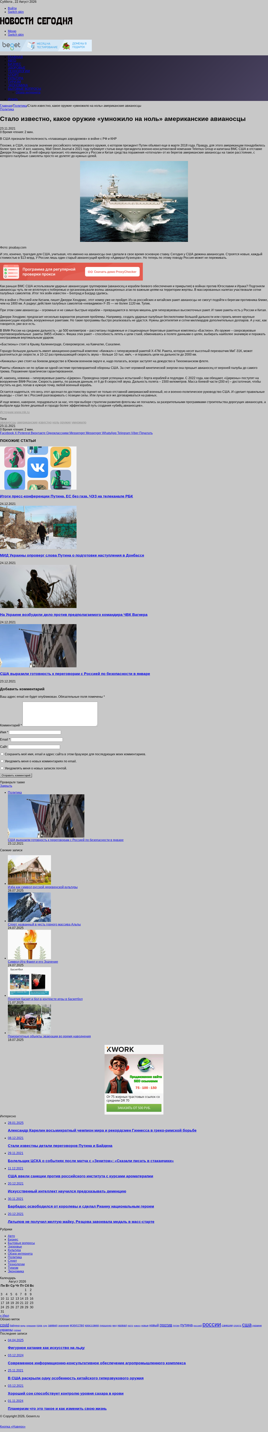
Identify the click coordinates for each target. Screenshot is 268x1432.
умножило (79, 422)
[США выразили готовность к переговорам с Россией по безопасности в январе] (38, 666)
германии (31, 1325)
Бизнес (14, 64)
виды (23, 1325)
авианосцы (8, 422)
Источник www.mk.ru (15, 412)
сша (247, 1324)
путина (186, 1325)
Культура (15, 78)
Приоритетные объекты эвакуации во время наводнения (49, 1036)
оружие (65, 422)
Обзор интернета (28, 92)
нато (130, 1325)
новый (154, 1325)
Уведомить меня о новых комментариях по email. (41, 761)
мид (114, 1325)
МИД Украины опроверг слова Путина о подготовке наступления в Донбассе (72, 555)
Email (5, 739)
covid (4, 1325)
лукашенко (106, 1325)
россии (211, 1324)
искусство (77, 1325)
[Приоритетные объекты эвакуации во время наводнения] (29, 1032)
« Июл (4, 1315)
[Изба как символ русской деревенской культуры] (29, 883)
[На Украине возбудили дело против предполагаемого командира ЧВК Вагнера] (38, 607)
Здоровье (16, 67)
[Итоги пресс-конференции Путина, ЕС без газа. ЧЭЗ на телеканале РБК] (38, 488)
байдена (15, 1325)
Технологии (19, 71)
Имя (4, 732)
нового (137, 1325)
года (39, 1325)
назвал (122, 1325)
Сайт (3, 746)
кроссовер (92, 1325)
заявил (52, 1325)
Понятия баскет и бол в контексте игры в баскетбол (45, 999)
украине (257, 1325)
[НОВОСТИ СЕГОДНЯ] (36, 24)
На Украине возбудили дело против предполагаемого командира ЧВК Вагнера (74, 615)
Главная (6, 105)
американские (27, 422)
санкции (227, 1325)
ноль (55, 422)
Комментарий (11, 725)
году (45, 1325)
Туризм (14, 81)
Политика (20, 105)
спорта (237, 1325)
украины (6, 1330)
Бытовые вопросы (24, 89)
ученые (17, 1330)
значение (63, 1325)
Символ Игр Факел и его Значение (33, 961)
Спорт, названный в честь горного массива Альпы (44, 924)
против (166, 1325)
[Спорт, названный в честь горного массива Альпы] (29, 921)
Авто (12, 60)
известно (45, 422)
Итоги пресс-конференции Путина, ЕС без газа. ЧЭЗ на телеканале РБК (66, 496)
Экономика (18, 85)
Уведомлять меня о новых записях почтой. (36, 768)
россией (197, 1325)
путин (176, 1325)
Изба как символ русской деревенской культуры (43, 887)
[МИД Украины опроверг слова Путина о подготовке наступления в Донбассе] (38, 548)
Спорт (13, 74)
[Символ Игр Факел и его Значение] (29, 958)
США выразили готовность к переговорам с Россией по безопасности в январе (75, 674)
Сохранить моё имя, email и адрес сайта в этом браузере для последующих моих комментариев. (75, 754)
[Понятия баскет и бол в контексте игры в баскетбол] (29, 995)
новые (145, 1325)
